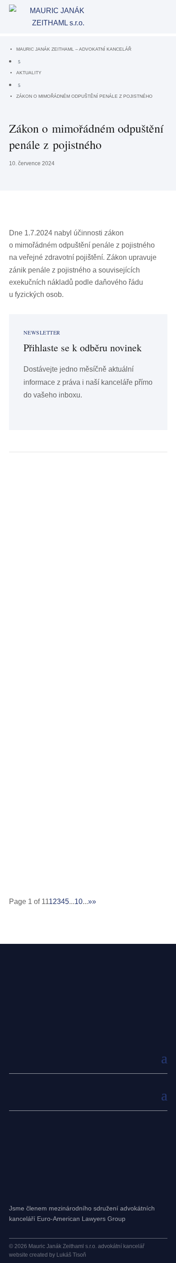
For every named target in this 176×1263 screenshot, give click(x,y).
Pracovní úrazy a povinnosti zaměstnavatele (69, 632)
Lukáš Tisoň (71, 1255)
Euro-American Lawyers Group (81, 1218)
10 (78, 901)
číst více (29, 578)
